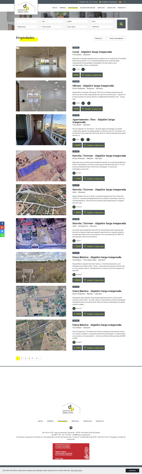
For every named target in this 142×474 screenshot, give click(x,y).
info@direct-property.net (81, 435)
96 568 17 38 (56, 435)
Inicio (54, 8)
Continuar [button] (132, 470)
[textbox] (53, 21)
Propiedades (73, 8)
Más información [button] (76, 470)
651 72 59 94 (66, 435)
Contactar (111, 8)
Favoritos (122, 8)
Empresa (63, 8)
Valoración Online (87, 8)
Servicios (101, 8)
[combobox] (52, 21)
